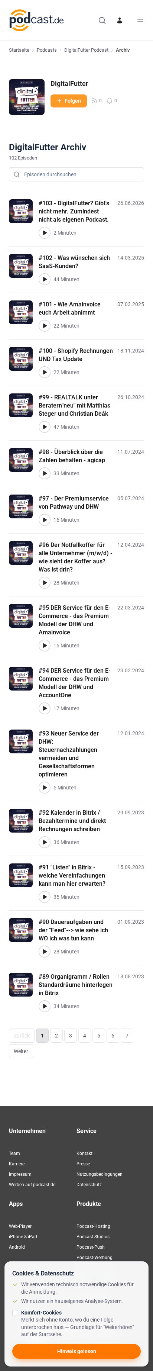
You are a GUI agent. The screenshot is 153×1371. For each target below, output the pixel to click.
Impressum (20, 1174)
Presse (83, 1163)
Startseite (19, 50)
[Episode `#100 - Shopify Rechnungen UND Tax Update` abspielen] (45, 372)
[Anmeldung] (119, 20)
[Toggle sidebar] (140, 20)
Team (14, 1153)
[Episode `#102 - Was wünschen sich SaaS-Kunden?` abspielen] (45, 279)
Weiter (21, 1051)
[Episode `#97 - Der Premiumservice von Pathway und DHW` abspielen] (45, 520)
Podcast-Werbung (94, 1257)
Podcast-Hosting (93, 1226)
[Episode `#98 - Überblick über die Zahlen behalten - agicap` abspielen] (45, 473)
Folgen (73, 101)
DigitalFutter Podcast (86, 50)
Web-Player (20, 1226)
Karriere (17, 1163)
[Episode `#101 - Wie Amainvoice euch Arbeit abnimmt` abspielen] (45, 326)
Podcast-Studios (93, 1236)
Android (17, 1247)
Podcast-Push (90, 1247)
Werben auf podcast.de (32, 1184)
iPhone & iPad (23, 1236)
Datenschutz (89, 1184)
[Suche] (102, 20)
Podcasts (47, 50)
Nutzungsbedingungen (99, 1174)
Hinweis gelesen (76, 1351)
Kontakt (84, 1153)
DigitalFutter (69, 83)
